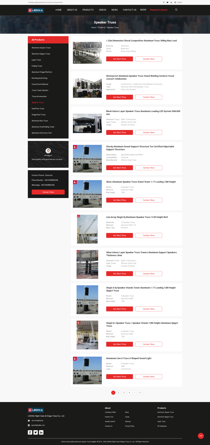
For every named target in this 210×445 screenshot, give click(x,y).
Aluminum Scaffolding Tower (43, 127)
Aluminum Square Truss (41, 48)
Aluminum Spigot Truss (41, 54)
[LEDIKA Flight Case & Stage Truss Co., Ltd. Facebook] (164, 2)
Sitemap (128, 421)
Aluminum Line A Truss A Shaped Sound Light (128, 358)
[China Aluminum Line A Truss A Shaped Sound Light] (87, 370)
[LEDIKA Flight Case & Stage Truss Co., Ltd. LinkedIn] (171, 2)
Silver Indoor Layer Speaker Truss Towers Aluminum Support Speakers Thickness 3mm (141, 254)
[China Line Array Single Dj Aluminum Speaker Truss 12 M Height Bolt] (87, 229)
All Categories (162, 426)
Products (101, 27)
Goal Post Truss (38, 109)
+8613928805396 (51, 180)
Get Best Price (119, 59)
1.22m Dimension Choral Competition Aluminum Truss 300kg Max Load (141, 40)
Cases (127, 417)
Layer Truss (36, 60)
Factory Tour (109, 417)
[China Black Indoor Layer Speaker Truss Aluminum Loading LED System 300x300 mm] (87, 123)
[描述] (176, 9)
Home (93, 27)
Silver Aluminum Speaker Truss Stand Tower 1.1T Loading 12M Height (141, 182)
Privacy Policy (129, 426)
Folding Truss (37, 66)
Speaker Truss (38, 102)
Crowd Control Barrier (40, 84)
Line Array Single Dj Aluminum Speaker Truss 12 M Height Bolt (137, 217)
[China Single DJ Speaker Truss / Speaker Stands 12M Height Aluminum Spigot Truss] (87, 335)
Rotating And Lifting (39, 78)
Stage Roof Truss (39, 115)
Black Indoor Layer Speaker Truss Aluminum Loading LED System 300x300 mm (143, 112)
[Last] (140, 393)
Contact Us (108, 426)
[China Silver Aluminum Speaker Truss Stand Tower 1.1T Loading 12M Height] (87, 194)
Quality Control (110, 421)
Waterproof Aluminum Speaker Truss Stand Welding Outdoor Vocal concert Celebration (140, 77)
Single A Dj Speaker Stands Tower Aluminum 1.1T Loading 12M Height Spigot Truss (141, 289)
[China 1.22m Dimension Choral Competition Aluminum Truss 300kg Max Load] (87, 53)
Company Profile (110, 412)
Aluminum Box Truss (40, 121)
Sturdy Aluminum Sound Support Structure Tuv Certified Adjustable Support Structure (140, 148)
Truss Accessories (39, 96)
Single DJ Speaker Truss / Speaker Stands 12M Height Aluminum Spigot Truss (142, 324)
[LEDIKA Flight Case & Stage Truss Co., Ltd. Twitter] (167, 2)
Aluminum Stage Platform (42, 72)
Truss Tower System (40, 90)
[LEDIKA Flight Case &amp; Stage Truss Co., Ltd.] (36, 10)
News (143, 9)
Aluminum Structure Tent (42, 133)
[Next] (135, 393)
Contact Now (48, 192)
